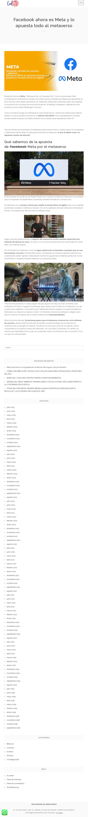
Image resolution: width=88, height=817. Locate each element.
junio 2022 (11, 552)
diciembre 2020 (13, 622)
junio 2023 (11, 505)
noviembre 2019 (13, 673)
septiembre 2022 (13, 540)
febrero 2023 (12, 521)
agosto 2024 (12, 450)
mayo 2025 (11, 415)
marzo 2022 (11, 564)
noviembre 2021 (13, 579)
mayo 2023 (11, 509)
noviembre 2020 (13, 626)
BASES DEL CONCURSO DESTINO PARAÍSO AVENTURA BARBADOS (34, 378)
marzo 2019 (11, 704)
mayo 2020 (11, 650)
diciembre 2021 (13, 575)
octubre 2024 (12, 442)
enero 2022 (11, 571)
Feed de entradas (14, 779)
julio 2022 (10, 548)
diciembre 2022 (13, 528)
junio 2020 (11, 646)
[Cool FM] (13, 3)
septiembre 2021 (13, 587)
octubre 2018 (12, 724)
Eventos (10, 752)
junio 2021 (11, 599)
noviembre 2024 (13, 439)
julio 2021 (10, 595)
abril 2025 (11, 419)
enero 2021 (11, 618)
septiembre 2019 (13, 681)
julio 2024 (10, 454)
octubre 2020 (12, 630)
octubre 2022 (12, 536)
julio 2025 (10, 407)
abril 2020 (11, 654)
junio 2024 (11, 458)
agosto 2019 (12, 685)
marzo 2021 (11, 611)
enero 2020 (11, 665)
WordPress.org (13, 787)
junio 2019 (11, 693)
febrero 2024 (12, 474)
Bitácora (10, 744)
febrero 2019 (12, 708)
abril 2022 (11, 560)
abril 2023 (11, 513)
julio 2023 (10, 501)
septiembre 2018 (13, 728)
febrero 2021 (12, 614)
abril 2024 (11, 466)
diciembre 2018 (13, 716)
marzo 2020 (11, 657)
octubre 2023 (12, 489)
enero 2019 (11, 712)
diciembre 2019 (13, 669)
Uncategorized (13, 759)
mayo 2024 (11, 462)
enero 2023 (11, 525)
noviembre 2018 (13, 720)
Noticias (10, 756)
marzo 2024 (11, 470)
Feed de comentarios (15, 783)
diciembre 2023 (13, 482)
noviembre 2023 (13, 485)
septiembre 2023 (13, 493)
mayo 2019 (11, 697)
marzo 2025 (11, 423)
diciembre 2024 (13, 435)
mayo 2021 (11, 603)
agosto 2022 (12, 544)
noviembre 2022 (13, 532)
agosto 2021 (12, 591)
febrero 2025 (12, 427)
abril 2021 (10, 607)
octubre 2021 (12, 583)
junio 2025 (11, 411)
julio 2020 (10, 642)
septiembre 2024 (13, 446)
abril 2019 (11, 700)
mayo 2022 (11, 556)
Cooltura (10, 748)
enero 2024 (11, 478)
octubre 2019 (12, 677)
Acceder (10, 776)
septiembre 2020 (13, 634)
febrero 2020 (12, 661)
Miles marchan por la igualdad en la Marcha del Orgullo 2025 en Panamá (36, 367)
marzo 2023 (11, 517)
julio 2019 (10, 689)
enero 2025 (11, 431)
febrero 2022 (12, 568)
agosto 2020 (12, 638)
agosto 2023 (12, 497)
